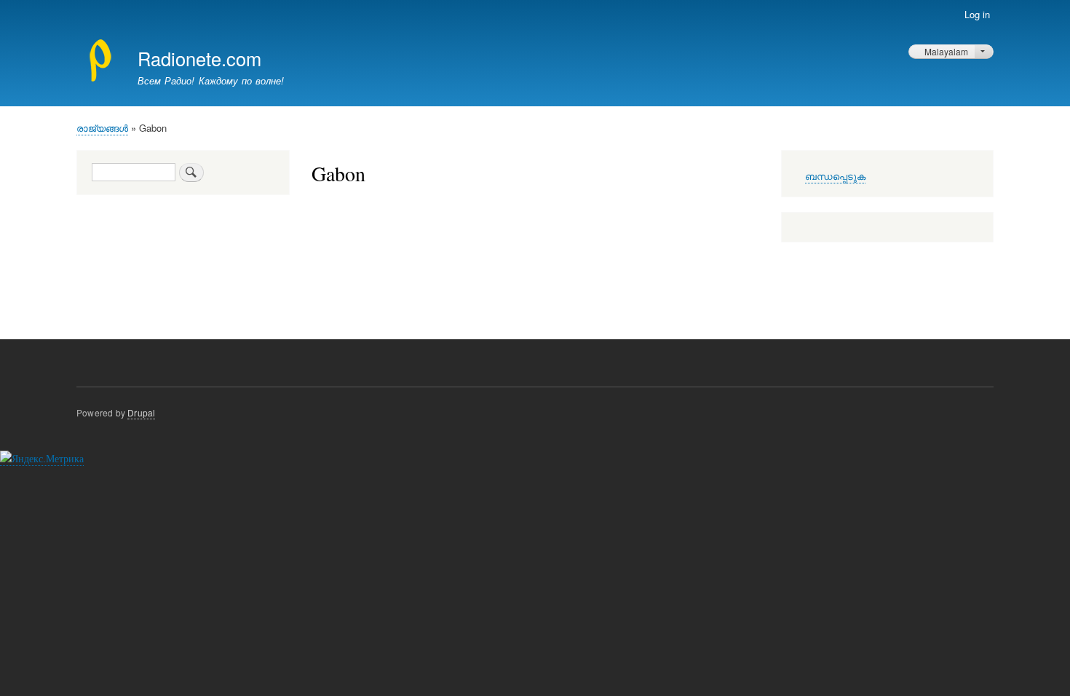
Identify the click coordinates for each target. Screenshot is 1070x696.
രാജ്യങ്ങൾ (102, 128)
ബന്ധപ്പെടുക (835, 176)
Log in (977, 14)
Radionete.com (199, 58)
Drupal (141, 412)
